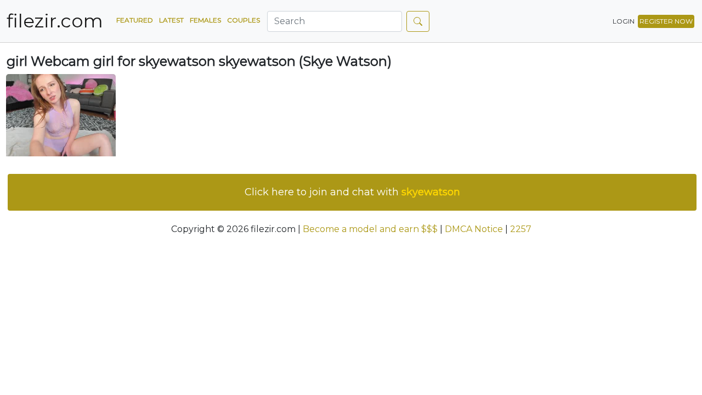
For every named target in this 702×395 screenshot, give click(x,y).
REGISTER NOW (666, 21)
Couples (243, 20)
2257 (520, 229)
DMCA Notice (474, 229)
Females (205, 20)
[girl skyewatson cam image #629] (61, 114)
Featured (134, 20)
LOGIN (624, 21)
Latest (171, 20)
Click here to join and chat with (352, 192)
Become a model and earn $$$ (370, 229)
